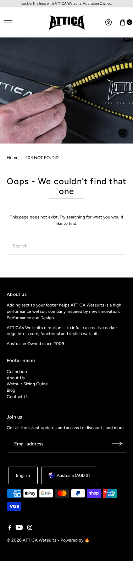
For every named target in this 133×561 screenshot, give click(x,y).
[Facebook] (10, 528)
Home (12, 157)
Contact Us (18, 396)
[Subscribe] (117, 443)
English (23, 475)
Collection (17, 371)
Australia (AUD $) (73, 475)
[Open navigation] (8, 22)
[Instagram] (29, 528)
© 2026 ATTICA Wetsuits (31, 540)
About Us (16, 377)
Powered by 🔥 (75, 540)
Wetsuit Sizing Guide (27, 383)
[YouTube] (19, 528)
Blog (11, 390)
